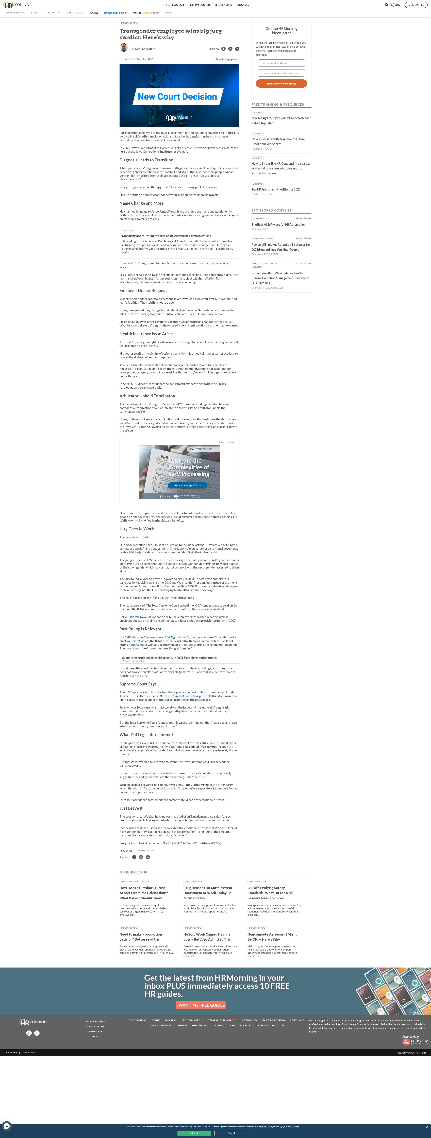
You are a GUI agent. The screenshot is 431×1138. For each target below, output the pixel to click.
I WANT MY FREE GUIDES (201, 1005)
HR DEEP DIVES (223, 4)
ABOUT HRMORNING (95, 1021)
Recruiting (170, 1020)
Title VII (133, 617)
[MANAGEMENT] (115, 13)
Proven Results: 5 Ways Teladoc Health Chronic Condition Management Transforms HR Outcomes (281, 278)
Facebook (28, 1032)
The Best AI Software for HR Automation (278, 224)
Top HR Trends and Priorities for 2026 (276, 189)
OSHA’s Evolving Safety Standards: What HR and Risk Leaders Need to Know (270, 893)
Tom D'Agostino (144, 49)
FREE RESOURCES (175, 4)
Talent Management (192, 1020)
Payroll (146, 882)
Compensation (297, 1020)
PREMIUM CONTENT (200, 4)
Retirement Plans (267, 1025)
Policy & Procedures (161, 1025)
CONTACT (95, 1036)
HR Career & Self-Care (224, 1025)
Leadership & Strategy (273, 1020)
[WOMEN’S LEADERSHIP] (145, 13)
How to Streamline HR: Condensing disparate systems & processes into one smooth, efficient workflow (281, 168)
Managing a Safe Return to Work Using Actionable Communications (166, 236)
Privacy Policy (11, 1052)
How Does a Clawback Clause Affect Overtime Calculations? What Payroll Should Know (144, 893)
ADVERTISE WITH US (95, 1026)
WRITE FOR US (95, 1031)
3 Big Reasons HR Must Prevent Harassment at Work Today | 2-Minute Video (208, 893)
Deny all (231, 1133)
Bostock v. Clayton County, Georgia (181, 696)
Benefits (156, 1020)
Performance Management (222, 1020)
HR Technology (249, 1020)
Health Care (246, 1025)
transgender (139, 644)
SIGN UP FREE (416, 4)
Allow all (194, 1133)
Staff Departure (200, 1025)
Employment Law (129, 23)
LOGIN (398, 4)
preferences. (294, 1126)
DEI (282, 1025)
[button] (7, 1126)
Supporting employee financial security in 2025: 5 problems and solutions (169, 658)
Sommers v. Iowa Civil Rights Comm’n (166, 637)
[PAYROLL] (93, 13)
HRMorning (16, 5)
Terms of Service (29, 1052)
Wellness (182, 1025)
